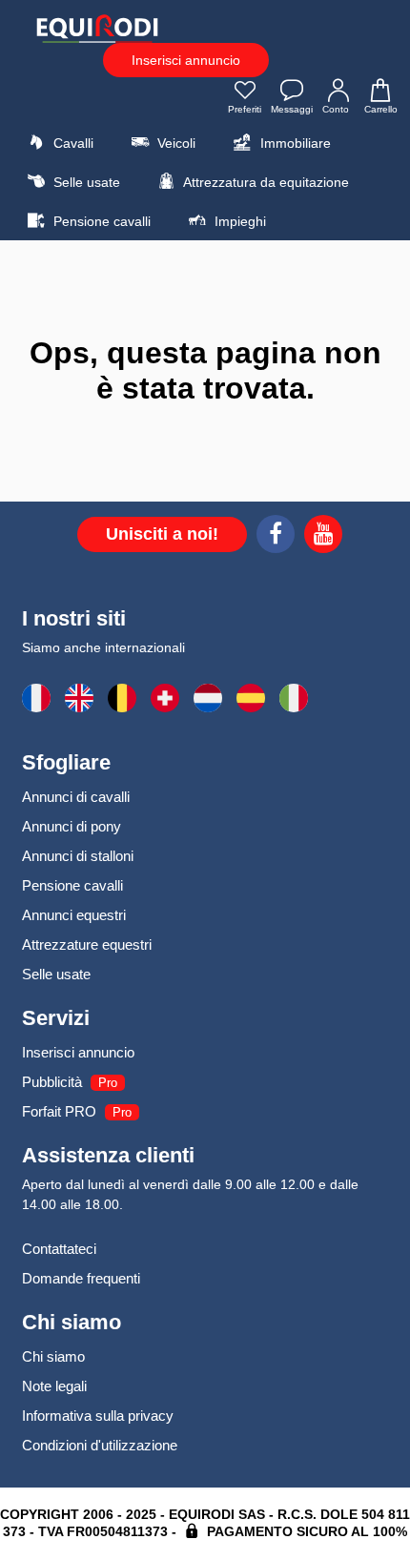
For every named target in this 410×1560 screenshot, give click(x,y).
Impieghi (238, 221)
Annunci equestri (74, 915)
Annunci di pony (71, 826)
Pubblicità (52, 1082)
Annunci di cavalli (76, 797)
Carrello (381, 109)
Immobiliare (293, 143)
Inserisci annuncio (186, 60)
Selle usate (85, 182)
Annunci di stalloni (77, 856)
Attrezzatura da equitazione (264, 182)
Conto (335, 109)
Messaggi (292, 109)
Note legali (54, 1386)
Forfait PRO (59, 1111)
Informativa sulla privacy (98, 1415)
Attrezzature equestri (87, 944)
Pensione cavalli (100, 221)
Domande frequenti (81, 1278)
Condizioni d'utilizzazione (99, 1445)
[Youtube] (323, 537)
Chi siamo (53, 1356)
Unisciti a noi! (162, 534)
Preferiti (244, 109)
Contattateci (59, 1249)
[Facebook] (275, 537)
